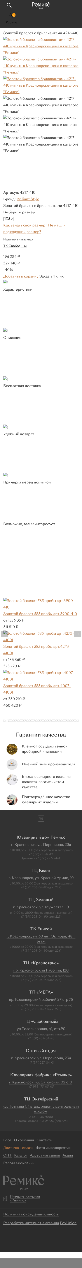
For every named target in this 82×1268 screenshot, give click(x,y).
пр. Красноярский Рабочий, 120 (41, 970)
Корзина (11, 22)
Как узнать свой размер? (25, 225)
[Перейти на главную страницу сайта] (41, 5)
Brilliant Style (28, 199)
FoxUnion (68, 1223)
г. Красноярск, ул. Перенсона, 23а (41, 845)
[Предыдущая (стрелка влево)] (7, 634)
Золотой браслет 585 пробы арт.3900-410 (40, 614)
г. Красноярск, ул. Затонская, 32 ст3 (40, 1082)
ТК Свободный (15, 246)
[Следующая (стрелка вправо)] (74, 634)
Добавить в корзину (20, 276)
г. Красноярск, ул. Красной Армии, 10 (41, 878)
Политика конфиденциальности (31, 1214)
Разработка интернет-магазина (31, 1223)
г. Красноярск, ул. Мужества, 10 (41, 907)
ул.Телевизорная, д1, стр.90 (41, 1029)
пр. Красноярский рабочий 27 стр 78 (41, 1000)
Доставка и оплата (18, 1148)
